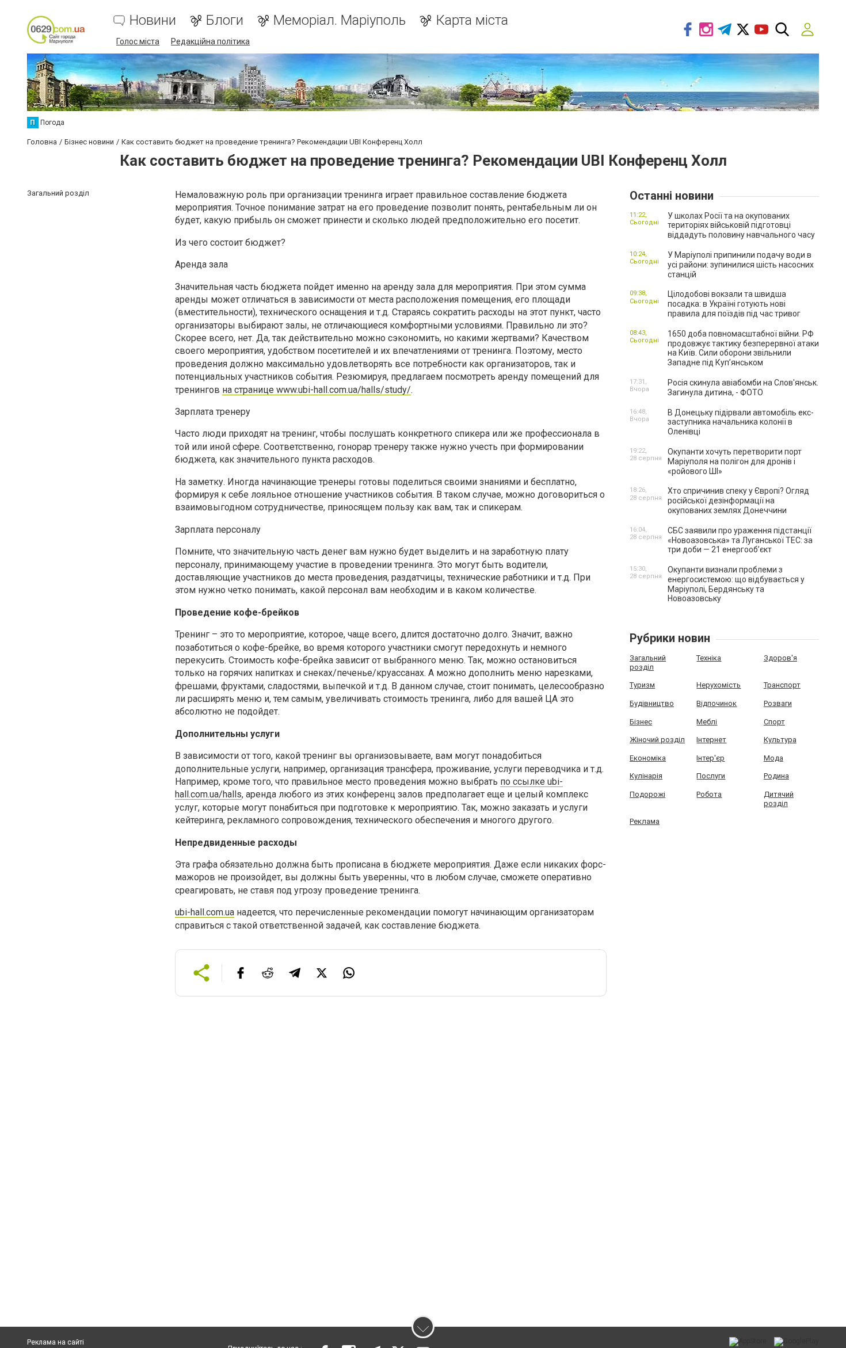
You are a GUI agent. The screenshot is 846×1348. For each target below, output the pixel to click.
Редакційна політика (210, 41)
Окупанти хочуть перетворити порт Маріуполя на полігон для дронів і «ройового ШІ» (735, 461)
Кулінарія (646, 776)
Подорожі (647, 794)
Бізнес (641, 721)
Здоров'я (780, 658)
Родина (776, 776)
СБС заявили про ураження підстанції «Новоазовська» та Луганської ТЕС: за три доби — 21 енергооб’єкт (740, 540)
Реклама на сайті (55, 1342)
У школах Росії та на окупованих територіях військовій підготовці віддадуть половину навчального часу (741, 225)
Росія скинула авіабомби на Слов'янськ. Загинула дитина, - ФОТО (743, 387)
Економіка (648, 758)
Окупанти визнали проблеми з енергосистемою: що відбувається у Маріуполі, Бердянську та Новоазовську (736, 584)
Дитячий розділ (779, 799)
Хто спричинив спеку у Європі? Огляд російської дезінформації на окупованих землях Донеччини (738, 500)
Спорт (774, 721)
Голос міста (137, 41)
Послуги (710, 776)
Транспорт (782, 685)
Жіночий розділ (657, 739)
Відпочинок (716, 703)
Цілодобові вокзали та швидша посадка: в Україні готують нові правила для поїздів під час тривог (734, 303)
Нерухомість (718, 685)
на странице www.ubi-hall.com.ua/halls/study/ (316, 389)
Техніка (708, 658)
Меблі (706, 721)
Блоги (224, 20)
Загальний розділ (648, 662)
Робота (709, 794)
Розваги (778, 703)
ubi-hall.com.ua (204, 912)
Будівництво (652, 703)
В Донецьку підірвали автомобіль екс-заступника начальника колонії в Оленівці (741, 422)
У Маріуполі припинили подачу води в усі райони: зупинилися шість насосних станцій (741, 264)
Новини (152, 20)
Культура (780, 739)
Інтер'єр (710, 758)
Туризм (642, 685)
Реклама (645, 821)
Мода (773, 758)
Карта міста (472, 20)
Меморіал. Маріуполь (339, 20)
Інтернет (711, 739)
